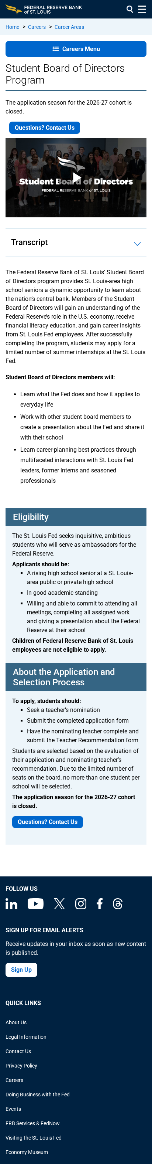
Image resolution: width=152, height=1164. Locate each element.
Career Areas (69, 27)
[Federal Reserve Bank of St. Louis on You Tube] (36, 907)
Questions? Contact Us (45, 127)
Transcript (29, 242)
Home (12, 27)
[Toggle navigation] (141, 9)
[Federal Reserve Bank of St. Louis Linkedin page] (11, 907)
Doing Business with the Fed (38, 1094)
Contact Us (18, 1051)
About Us (16, 1022)
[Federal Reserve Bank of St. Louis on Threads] (117, 907)
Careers (37, 27)
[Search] (130, 9)
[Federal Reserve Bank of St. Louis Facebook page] (100, 907)
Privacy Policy (21, 1066)
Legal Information (26, 1037)
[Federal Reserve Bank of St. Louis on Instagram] (80, 907)
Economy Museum (27, 1152)
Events (13, 1109)
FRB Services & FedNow (33, 1123)
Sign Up (21, 969)
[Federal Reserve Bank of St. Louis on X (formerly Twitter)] (59, 907)
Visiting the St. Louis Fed (34, 1138)
